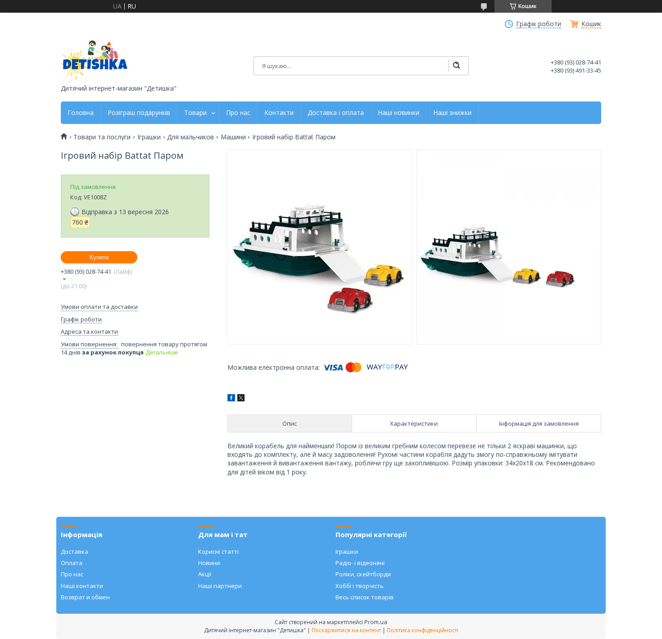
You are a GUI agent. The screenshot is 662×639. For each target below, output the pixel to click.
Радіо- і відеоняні (360, 563)
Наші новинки (398, 113)
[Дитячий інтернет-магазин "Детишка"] (94, 60)
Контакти (279, 113)
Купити (99, 257)
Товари (195, 113)
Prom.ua (375, 622)
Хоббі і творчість (360, 586)
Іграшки (149, 137)
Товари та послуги (102, 137)
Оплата (71, 563)
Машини (233, 137)
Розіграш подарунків (139, 113)
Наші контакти (82, 586)
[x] (241, 399)
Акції (204, 574)
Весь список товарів (365, 597)
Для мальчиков (190, 137)
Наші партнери (220, 586)
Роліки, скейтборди (363, 574)
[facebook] (231, 399)
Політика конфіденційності (422, 630)
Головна (81, 113)
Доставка (74, 551)
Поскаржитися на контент (346, 630)
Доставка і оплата (336, 113)
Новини (209, 563)
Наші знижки (452, 113)
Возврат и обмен (85, 597)
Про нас (238, 113)
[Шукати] (456, 66)
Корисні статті (218, 551)
